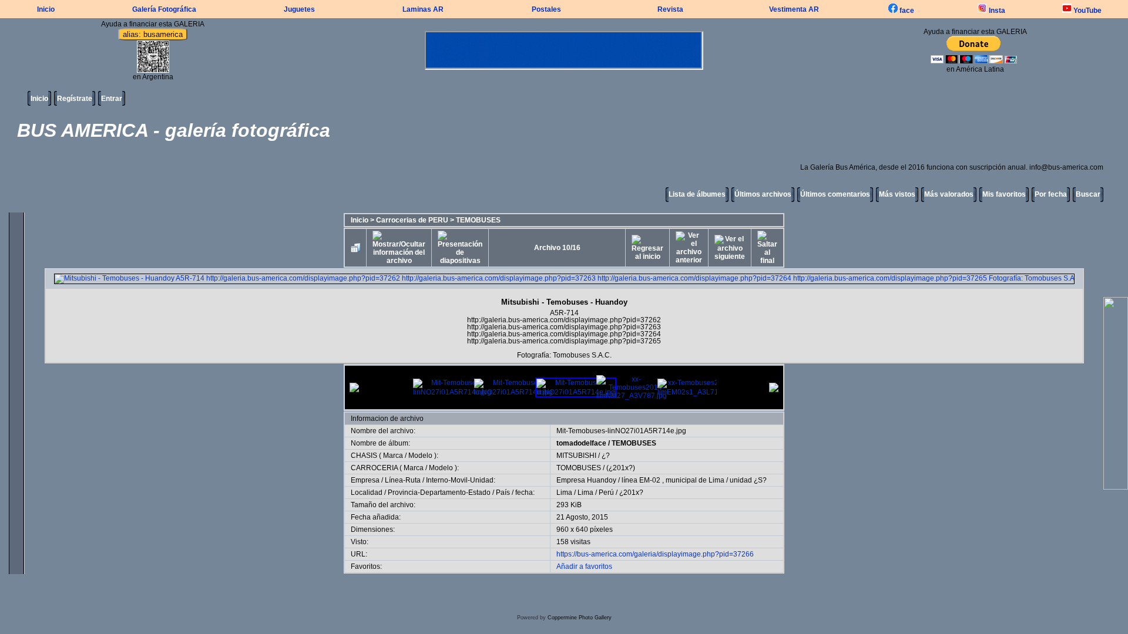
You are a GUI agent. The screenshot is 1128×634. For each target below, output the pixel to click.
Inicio (46, 9)
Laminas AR (423, 9)
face (906, 10)
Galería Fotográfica (164, 9)
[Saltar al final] (767, 248)
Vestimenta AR (794, 9)
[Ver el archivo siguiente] (730, 247)
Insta (996, 10)
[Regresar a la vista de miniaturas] (355, 247)
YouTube (1087, 10)
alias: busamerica (153, 34)
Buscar (1088, 194)
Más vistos (897, 194)
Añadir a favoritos (584, 566)
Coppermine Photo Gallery (580, 617)
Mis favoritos (1004, 194)
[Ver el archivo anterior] (689, 248)
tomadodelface (581, 443)
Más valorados (948, 194)
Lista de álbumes (697, 194)
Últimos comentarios (835, 194)
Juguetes (299, 9)
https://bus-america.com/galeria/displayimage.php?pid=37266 (655, 554)
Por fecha (1051, 194)
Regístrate (74, 99)
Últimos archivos (762, 194)
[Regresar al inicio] (647, 247)
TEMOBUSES (478, 220)
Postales (546, 9)
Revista (670, 9)
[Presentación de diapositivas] (460, 248)
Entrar (111, 99)
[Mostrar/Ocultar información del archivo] (399, 248)
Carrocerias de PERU (412, 220)
